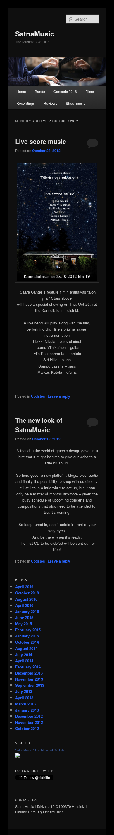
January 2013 (27, 710)
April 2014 (24, 660)
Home (21, 91)
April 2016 (24, 605)
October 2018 (27, 592)
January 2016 (27, 611)
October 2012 (27, 728)
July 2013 (23, 691)
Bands (40, 91)
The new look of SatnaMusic (38, 425)
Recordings (25, 103)
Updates (38, 396)
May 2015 (23, 623)
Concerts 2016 (65, 91)
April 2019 (24, 586)
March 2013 (25, 704)
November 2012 (29, 722)
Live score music (40, 141)
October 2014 (27, 642)
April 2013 (24, 698)
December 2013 (29, 673)
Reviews (50, 103)
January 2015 (27, 636)
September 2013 (29, 685)
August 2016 (26, 599)
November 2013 (29, 679)
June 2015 (24, 617)
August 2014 (26, 648)
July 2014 (23, 654)
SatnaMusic (34, 34)
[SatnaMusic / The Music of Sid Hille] (17, 756)
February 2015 (28, 630)
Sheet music (75, 103)
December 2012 (29, 716)
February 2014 (28, 667)
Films (89, 91)
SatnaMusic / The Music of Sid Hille (40, 750)
